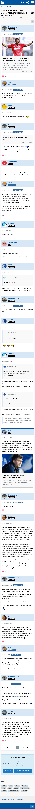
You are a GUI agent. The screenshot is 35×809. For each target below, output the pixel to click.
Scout (9, 788)
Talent (10, 785)
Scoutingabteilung (14, 790)
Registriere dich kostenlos (16, 764)
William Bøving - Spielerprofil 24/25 (15, 138)
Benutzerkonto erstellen (23, 770)
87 (23, 747)
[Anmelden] (28, 2)
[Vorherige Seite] (8, 748)
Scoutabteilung (25, 788)
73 (17, 747)
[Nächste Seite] (27, 748)
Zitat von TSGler (11, 366)
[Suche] (23, 2)
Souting (4, 790)
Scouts (16, 788)
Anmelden (8, 770)
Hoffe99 (20, 418)
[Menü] (32, 2)
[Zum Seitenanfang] (32, 806)
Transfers (24, 785)
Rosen (3, 788)
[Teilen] (32, 21)
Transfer (4, 785)
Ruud (17, 696)
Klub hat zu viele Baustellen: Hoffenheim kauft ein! (15, 476)
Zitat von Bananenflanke (13, 332)
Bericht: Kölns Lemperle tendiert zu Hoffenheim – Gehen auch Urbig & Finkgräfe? (16, 60)
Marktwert (24, 790)
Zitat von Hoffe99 (11, 278)
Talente (17, 785)
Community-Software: (17, 806)
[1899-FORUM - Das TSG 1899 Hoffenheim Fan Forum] (2, 2)
